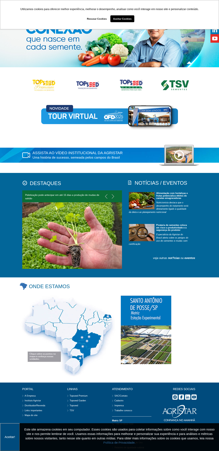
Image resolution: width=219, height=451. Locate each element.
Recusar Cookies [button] (97, 18)
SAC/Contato (120, 395)
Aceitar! (10, 437)
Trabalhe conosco (123, 410)
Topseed (74, 405)
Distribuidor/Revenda (35, 405)
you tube (194, 397)
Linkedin (187, 397)
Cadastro (118, 400)
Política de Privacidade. (119, 442)
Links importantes (33, 410)
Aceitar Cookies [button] (122, 18)
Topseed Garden (78, 400)
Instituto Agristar (33, 400)
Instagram (175, 397)
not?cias (174, 258)
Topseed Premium (79, 395)
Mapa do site (31, 415)
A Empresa (30, 395)
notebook (179, 155)
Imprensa (119, 405)
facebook (181, 397)
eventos (189, 258)
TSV (72, 410)
